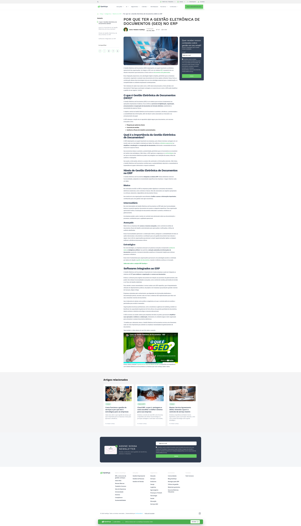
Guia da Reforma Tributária (173, 491)
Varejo (152, 484)
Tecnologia (153, 495)
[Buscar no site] (97, 1)
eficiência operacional (166, 143)
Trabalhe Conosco (120, 486)
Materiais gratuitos (174, 487)
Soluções (119, 6)
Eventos (117, 495)
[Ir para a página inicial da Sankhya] (104, 7)
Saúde (152, 498)
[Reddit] (108, 51)
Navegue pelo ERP (173, 481)
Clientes (144, 6)
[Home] (97, 13)
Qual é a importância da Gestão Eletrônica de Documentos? (108, 28)
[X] (104, 51)
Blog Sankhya (172, 479)
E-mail (184, 52)
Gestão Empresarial (139, 476)
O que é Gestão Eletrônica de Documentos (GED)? (108, 22)
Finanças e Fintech (156, 493)
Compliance (118, 497)
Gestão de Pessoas (138, 479)
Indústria (153, 481)
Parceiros (163, 6)
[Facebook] (100, 51)
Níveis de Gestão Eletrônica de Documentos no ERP (108, 33)
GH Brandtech (139, 513)
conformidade (169, 153)
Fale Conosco (190, 476)
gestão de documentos (143, 260)
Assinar (192, 76)
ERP (161, 70)
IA (126, 6)
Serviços (152, 479)
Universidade (119, 492)
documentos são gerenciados (162, 72)
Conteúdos (173, 6)
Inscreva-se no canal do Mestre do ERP (148, 364)
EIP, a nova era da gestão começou (120, 477)
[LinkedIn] (117, 51)
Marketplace (154, 6)
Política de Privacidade (149, 513)
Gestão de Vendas (138, 481)
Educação (153, 501)
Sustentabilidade (120, 500)
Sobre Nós (118, 480)
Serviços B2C (154, 504)
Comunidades (172, 476)
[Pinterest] (113, 51)
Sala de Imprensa (120, 489)
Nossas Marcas (119, 483)
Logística (153, 487)
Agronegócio (154, 490)
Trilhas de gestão (173, 484)
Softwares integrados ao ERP (107, 38)
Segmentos (134, 6)
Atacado (153, 476)
